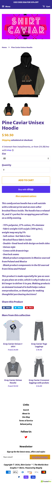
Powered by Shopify (33, 468)
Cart (48, 6)
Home (4, 47)
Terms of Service (26, 421)
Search (26, 410)
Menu (7, 6)
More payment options (26, 196)
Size (4, 153)
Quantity (6, 165)
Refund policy (26, 424)
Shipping (6, 140)
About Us (26, 413)
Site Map (26, 417)
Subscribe (40, 457)
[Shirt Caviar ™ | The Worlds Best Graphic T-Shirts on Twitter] (26, 437)
